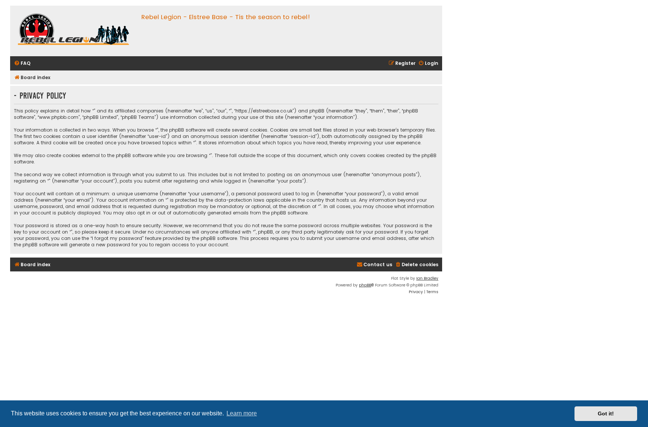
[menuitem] (22, 63)
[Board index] (74, 30)
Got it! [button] (606, 414)
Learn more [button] (241, 413)
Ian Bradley (427, 278)
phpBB (365, 285)
